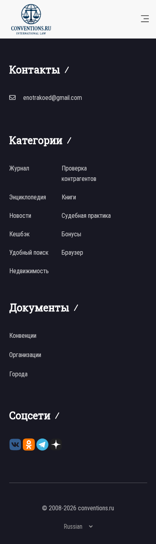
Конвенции (22, 335)
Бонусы (71, 234)
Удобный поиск (28, 252)
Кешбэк (19, 234)
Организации (25, 355)
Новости (20, 215)
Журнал (19, 168)
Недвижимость (29, 271)
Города (18, 374)
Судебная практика (86, 215)
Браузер (72, 252)
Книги (69, 197)
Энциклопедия (27, 197)
